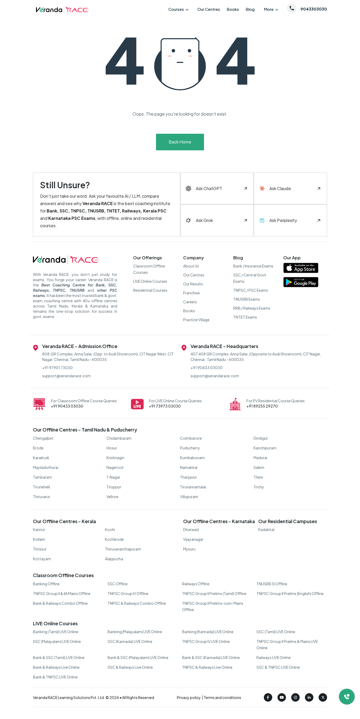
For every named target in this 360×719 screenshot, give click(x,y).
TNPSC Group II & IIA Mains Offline (61, 593)
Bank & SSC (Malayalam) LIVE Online (138, 657)
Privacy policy (189, 697)
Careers (190, 301)
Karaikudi (41, 457)
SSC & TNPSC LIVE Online (278, 667)
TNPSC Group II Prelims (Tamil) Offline (214, 593)
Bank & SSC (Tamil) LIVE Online (59, 657)
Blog (250, 9)
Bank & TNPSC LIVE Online (55, 677)
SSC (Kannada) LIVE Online (130, 641)
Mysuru (189, 549)
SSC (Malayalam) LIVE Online (57, 641)
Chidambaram (119, 438)
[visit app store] (300, 269)
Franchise (191, 292)
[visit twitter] (323, 697)
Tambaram (42, 477)
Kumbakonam (192, 457)
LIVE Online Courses (150, 281)
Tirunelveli (41, 486)
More (269, 9)
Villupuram (189, 496)
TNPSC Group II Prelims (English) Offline (290, 593)
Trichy (259, 486)
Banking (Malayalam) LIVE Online (135, 631)
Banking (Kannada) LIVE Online (207, 631)
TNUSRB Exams (246, 299)
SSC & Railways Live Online (130, 667)
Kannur (39, 529)
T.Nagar (113, 477)
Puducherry (190, 447)
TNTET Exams (245, 317)
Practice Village (196, 319)
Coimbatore (191, 438)
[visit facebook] (268, 697)
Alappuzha (114, 558)
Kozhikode (114, 539)
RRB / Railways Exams (251, 308)
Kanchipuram (265, 447)
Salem (259, 467)
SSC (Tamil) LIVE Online (275, 631)
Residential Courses (150, 290)
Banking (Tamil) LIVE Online (55, 631)
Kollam (39, 539)
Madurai (260, 457)
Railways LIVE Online (273, 657)
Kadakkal (266, 529)
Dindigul (260, 438)
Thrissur (40, 549)
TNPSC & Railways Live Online (207, 667)
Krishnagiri (115, 457)
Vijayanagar (193, 539)
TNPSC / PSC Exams (250, 290)
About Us (191, 266)
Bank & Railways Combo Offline (60, 603)
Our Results (193, 283)
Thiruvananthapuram (123, 549)
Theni (258, 477)
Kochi (110, 529)
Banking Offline (46, 583)
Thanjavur (188, 477)
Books (233, 9)
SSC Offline (118, 583)
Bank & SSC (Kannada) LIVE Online (211, 657)
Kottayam (42, 558)
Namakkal (188, 467)
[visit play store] (300, 283)
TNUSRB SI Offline (271, 583)
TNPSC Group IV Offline (128, 593)
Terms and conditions (222, 697)
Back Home (180, 142)
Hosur (111, 447)
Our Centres (208, 9)
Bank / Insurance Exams (253, 266)
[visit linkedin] (309, 697)
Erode (38, 447)
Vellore (112, 496)
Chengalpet (43, 438)
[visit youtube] (282, 697)
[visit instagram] (295, 697)
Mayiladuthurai (45, 467)
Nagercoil (114, 467)
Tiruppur (113, 486)
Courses (176, 9)
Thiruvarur (41, 496)
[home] (62, 9)
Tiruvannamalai (193, 486)
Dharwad (191, 529)
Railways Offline (196, 583)
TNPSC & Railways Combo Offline (137, 603)
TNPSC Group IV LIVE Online (206, 641)
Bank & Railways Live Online (56, 667)
